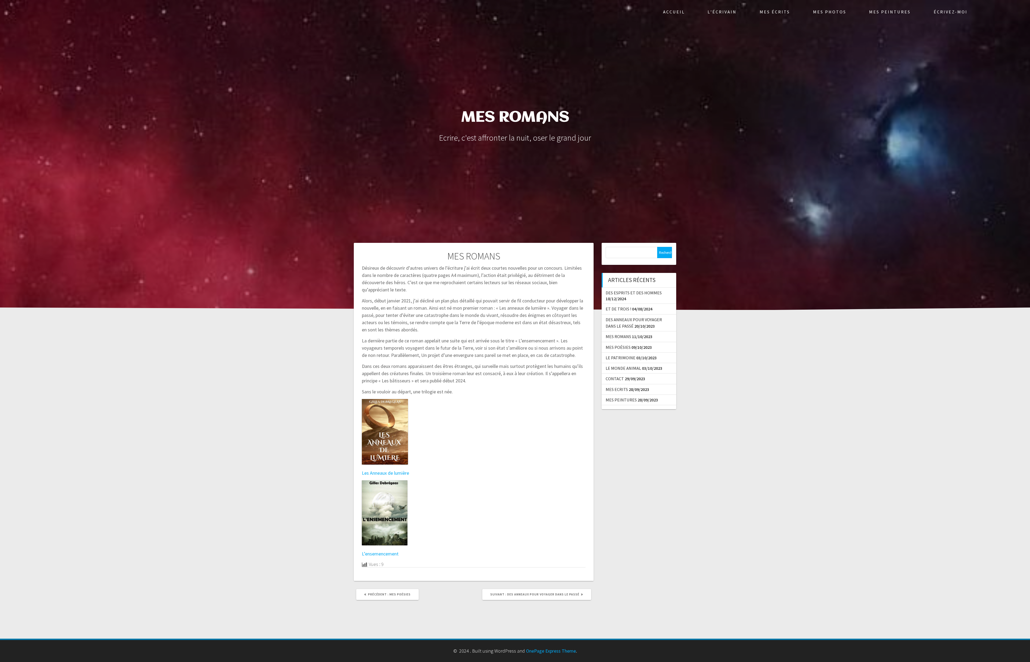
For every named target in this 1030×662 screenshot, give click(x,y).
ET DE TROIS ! (618, 309)
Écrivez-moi (951, 11)
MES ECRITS (617, 389)
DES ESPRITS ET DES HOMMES (634, 292)
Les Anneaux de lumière (385, 473)
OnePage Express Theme (551, 651)
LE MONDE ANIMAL (623, 368)
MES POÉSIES (618, 347)
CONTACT (615, 378)
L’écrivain (722, 11)
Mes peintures (890, 11)
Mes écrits (775, 11)
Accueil (674, 11)
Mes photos (829, 11)
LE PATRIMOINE (620, 357)
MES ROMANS (618, 336)
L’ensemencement (380, 554)
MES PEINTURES (621, 400)
